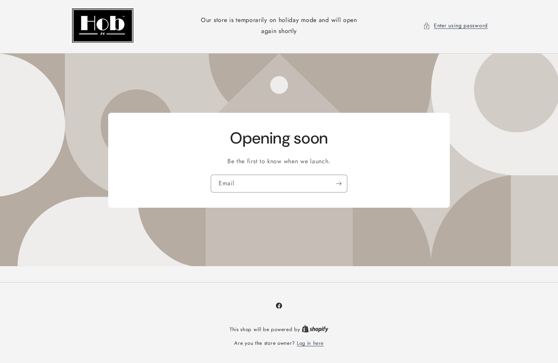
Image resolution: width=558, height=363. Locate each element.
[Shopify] (315, 329)
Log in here (310, 343)
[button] (455, 25)
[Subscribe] (338, 183)
